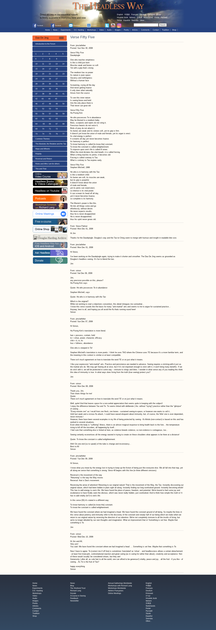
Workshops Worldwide (117, 588)
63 (57, 119)
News (55, 30)
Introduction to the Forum (45, 44)
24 (36, 79)
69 (36, 129)
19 (36, 74)
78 (70, 134)
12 (50, 64)
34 (43, 89)
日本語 (139, 17)
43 (43, 99)
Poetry (126, 30)
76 (57, 134)
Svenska (135, 20)
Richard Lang (75, 591)
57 (50, 114)
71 (50, 129)
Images (118, 30)
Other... (142, 20)
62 (50, 119)
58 (57, 114)
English (120, 15)
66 (50, 124)
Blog (72, 586)
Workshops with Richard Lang (120, 586)
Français (134, 15)
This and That (40, 169)
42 (36, 99)
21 (50, 74)
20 (43, 74)
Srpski (119, 20)
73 (36, 134)
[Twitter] (107, 25)
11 (43, 64)
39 (50, 94)
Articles (135, 30)
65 (44, 124)
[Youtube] (113, 25)
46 (36, 104)
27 (57, 79)
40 (57, 94)
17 (50, 69)
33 (36, 89)
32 (63, 84)
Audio (109, 30)
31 (57, 84)
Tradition (165, 30)
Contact (156, 30)
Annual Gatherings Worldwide (120, 583)
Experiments (66, 30)
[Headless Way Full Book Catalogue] (50, 183)
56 (43, 114)
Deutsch (143, 15)
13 (57, 64)
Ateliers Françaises (115, 591)
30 (50, 84)
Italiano (132, 17)
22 (57, 74)
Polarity (38, 154)
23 (63, 74)
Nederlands (148, 17)
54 (57, 109)
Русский (164, 17)
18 (57, 69)
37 (36, 94)
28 (36, 84)
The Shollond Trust (77, 588)
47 (43, 104)
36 (57, 89)
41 (63, 94)
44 (49, 99)
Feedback (74, 598)
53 (50, 109)
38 (43, 94)
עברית (158, 15)
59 (63, 114)
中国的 (127, 15)
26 (50, 79)
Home (47, 30)
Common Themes (42, 139)
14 (63, 64)
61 (43, 119)
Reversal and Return (43, 159)
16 (43, 69)
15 (36, 69)
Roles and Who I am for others (47, 164)
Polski (156, 17)
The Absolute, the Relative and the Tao (50, 144)
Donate (73, 593)
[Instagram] (119, 25)
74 (43, 134)
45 (56, 99)
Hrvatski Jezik (122, 17)
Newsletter (74, 601)
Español (126, 20)
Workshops (91, 30)
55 (36, 114)
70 (43, 129)
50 (63, 104)
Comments (145, 30)
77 (63, 134)
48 (50, 104)
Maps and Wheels (42, 149)
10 (36, 64)
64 (36, 124)
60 (36, 119)
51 (36, 109)
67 (57, 124)
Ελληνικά (151, 15)
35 (50, 89)
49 (57, 104)
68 (63, 124)
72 (57, 129)
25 (43, 79)
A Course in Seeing (78, 596)
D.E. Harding (79, 30)
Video (101, 30)
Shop (174, 30)
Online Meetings (114, 593)
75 (50, 134)
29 (43, 84)
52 (43, 109)
